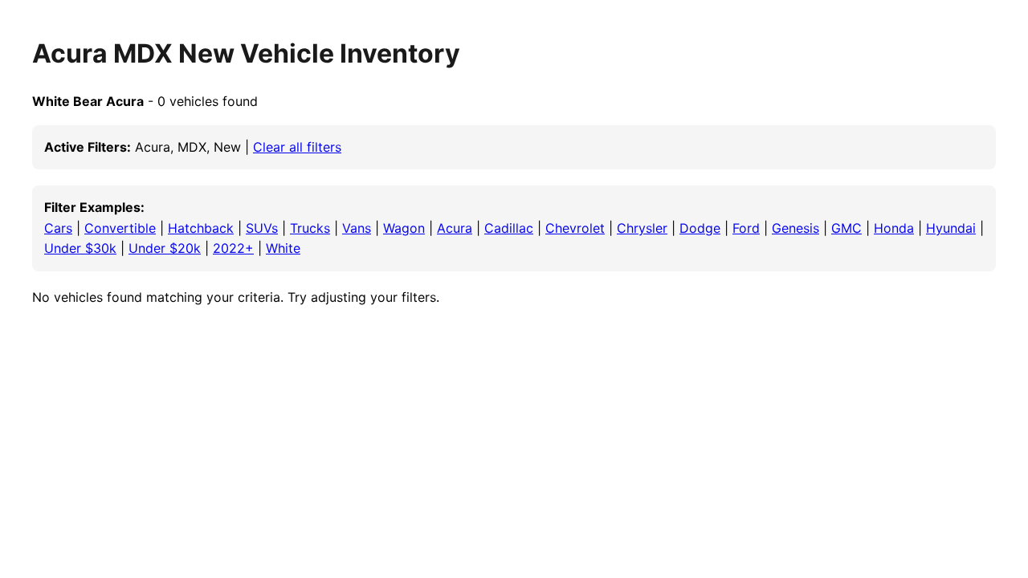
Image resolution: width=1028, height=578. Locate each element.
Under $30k (80, 248)
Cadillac (508, 228)
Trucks (310, 228)
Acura (454, 228)
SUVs (262, 228)
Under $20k (164, 248)
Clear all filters (297, 147)
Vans (356, 228)
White (283, 248)
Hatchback (201, 228)
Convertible (120, 228)
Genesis (795, 228)
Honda (894, 228)
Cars (58, 228)
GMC (846, 228)
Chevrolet (575, 228)
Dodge (699, 228)
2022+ (233, 248)
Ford (746, 228)
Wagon (404, 228)
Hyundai (951, 228)
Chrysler (642, 228)
